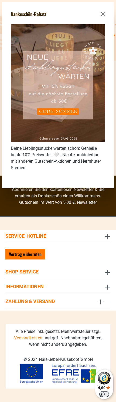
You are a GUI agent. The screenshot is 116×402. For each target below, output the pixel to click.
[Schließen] (103, 14)
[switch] (104, 394)
